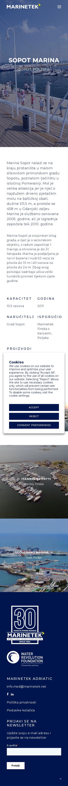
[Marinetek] (24, 5)
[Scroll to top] (60, 778)
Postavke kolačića (21, 710)
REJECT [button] (34, 416)
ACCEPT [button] (34, 407)
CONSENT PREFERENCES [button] (34, 425)
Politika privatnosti (21, 702)
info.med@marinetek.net (26, 686)
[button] (59, 7)
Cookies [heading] (16, 362)
